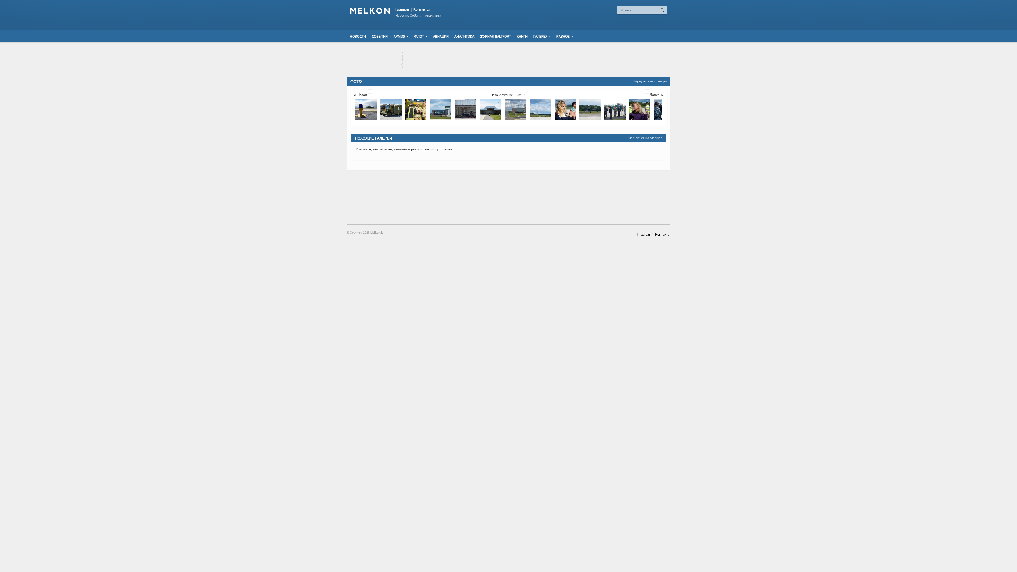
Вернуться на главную (650, 81)
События (380, 36)
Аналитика (464, 36)
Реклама (402, 60)
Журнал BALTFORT (495, 36)
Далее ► (657, 95)
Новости (358, 36)
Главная (402, 9)
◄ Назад (360, 95)
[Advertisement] (508, 60)
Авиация (441, 36)
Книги (522, 36)
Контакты (421, 9)
